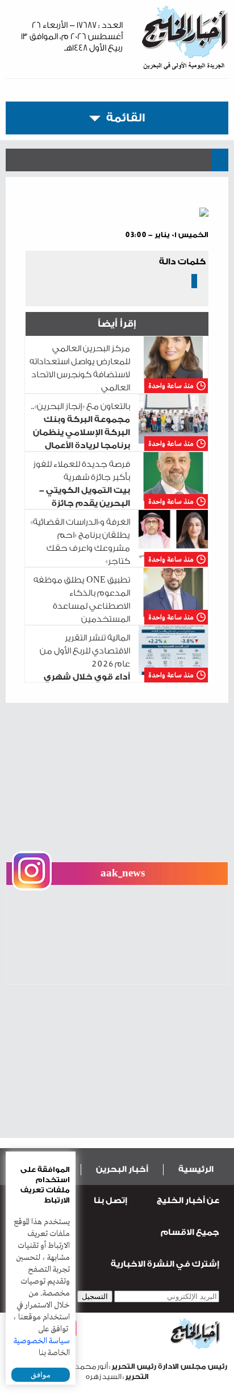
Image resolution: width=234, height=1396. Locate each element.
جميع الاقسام (190, 1232)
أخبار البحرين (122, 1169)
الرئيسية (196, 1169)
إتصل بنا (110, 1200)
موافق (41, 1374)
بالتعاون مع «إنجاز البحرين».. (118, 432)
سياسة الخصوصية (42, 1341)
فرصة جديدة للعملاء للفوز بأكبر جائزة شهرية (119, 490)
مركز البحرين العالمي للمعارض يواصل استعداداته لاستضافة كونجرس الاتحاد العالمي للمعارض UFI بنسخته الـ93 (117, 375)
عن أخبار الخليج (188, 1200)
